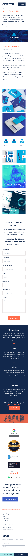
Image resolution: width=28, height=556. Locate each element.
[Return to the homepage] (8, 4)
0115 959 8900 (8, 554)
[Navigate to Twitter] (9, 524)
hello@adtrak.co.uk (8, 529)
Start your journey (10, 499)
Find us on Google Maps (12, 509)
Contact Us (14, 408)
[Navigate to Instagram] (12, 524)
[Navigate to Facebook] (3, 524)
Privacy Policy (5, 543)
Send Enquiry (14, 318)
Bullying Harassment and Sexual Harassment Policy (13, 545)
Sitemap (4, 548)
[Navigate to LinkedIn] (5, 524)
